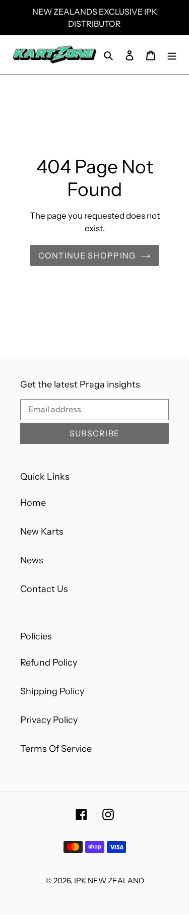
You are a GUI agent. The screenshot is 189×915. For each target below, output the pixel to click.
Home (33, 502)
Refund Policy (48, 662)
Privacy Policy (49, 720)
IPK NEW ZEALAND (109, 880)
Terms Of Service (56, 748)
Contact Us (44, 589)
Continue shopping (87, 255)
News (31, 560)
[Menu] (171, 55)
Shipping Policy (52, 691)
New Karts (42, 531)
